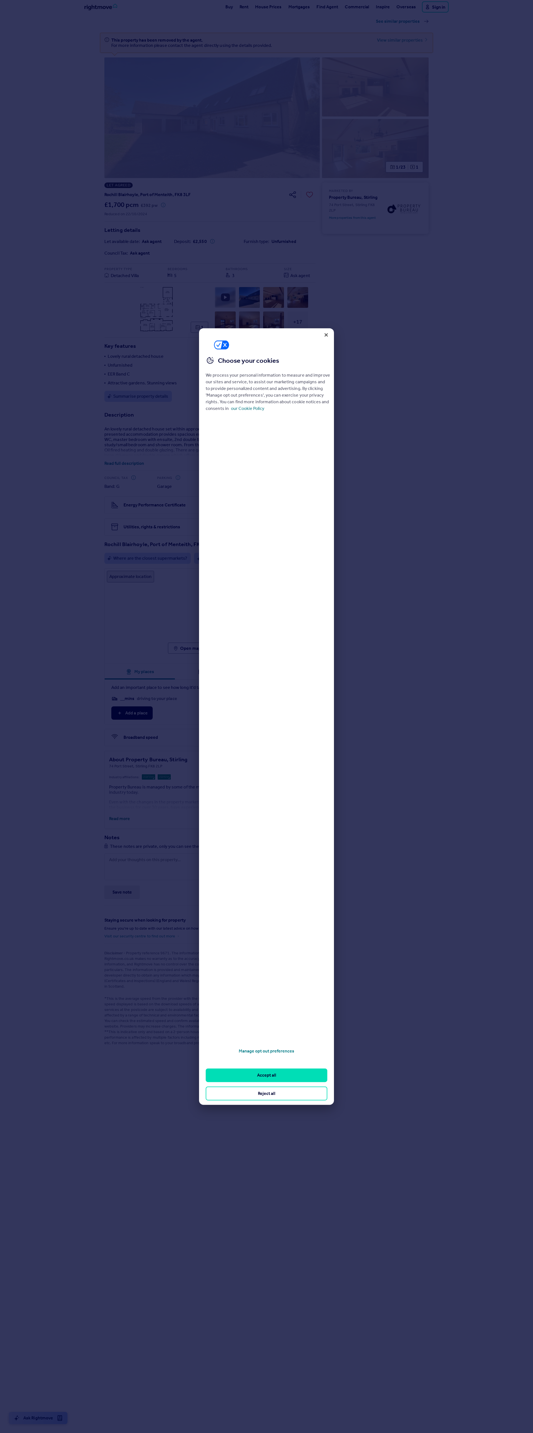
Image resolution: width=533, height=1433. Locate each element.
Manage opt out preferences (266, 1051)
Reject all (266, 1093)
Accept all (266, 1075)
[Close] (326, 335)
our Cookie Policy (247, 408)
